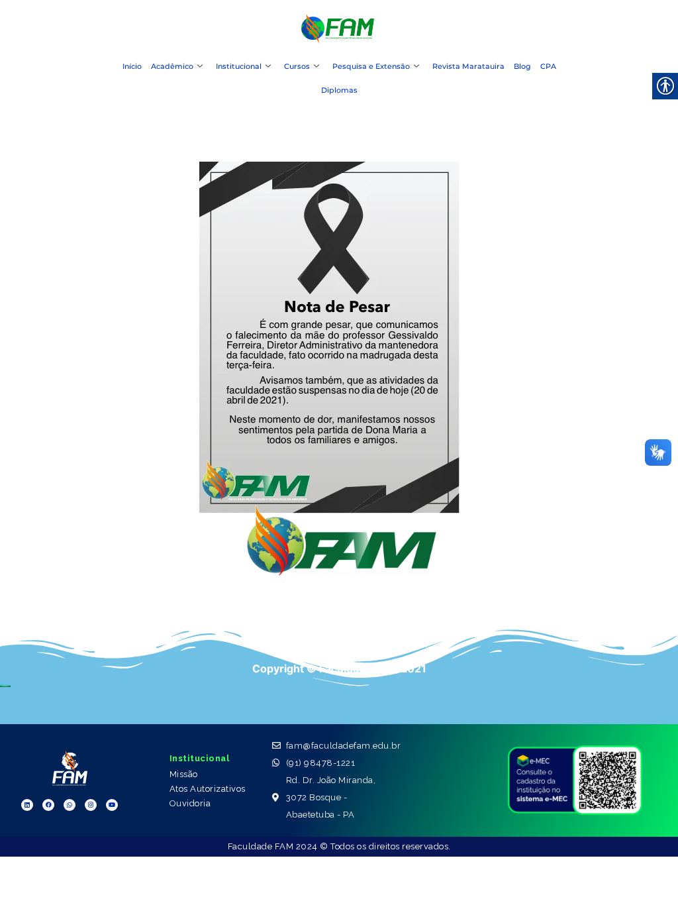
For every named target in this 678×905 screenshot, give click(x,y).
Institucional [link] (239, 66)
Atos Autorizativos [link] (208, 789)
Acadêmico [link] (172, 66)
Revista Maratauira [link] (468, 66)
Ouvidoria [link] (190, 803)
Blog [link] (522, 66)
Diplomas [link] (339, 90)
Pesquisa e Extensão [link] (371, 66)
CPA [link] (548, 66)
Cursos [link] (297, 66)
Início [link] (132, 66)
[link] (337, 39)
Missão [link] (184, 774)
